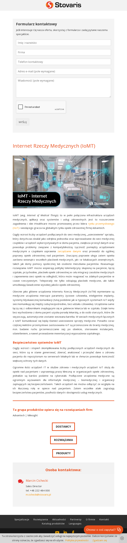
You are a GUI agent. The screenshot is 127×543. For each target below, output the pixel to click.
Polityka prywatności (76, 540)
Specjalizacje (21, 519)
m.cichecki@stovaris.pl (38, 494)
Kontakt (104, 519)
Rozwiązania (40, 519)
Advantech (19, 415)
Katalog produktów (53, 523)
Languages (75, 523)
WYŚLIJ (23, 122)
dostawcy (63, 426)
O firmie (90, 519)
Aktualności (59, 519)
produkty (63, 453)
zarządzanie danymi (69, 251)
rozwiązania (63, 440)
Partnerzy (76, 519)
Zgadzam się (99, 540)
